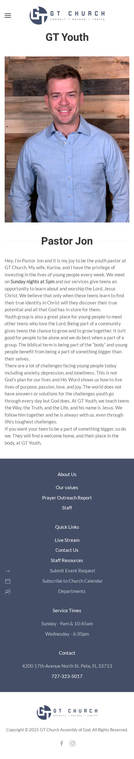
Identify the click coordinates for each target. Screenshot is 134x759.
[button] (8, 15)
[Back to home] (67, 15)
